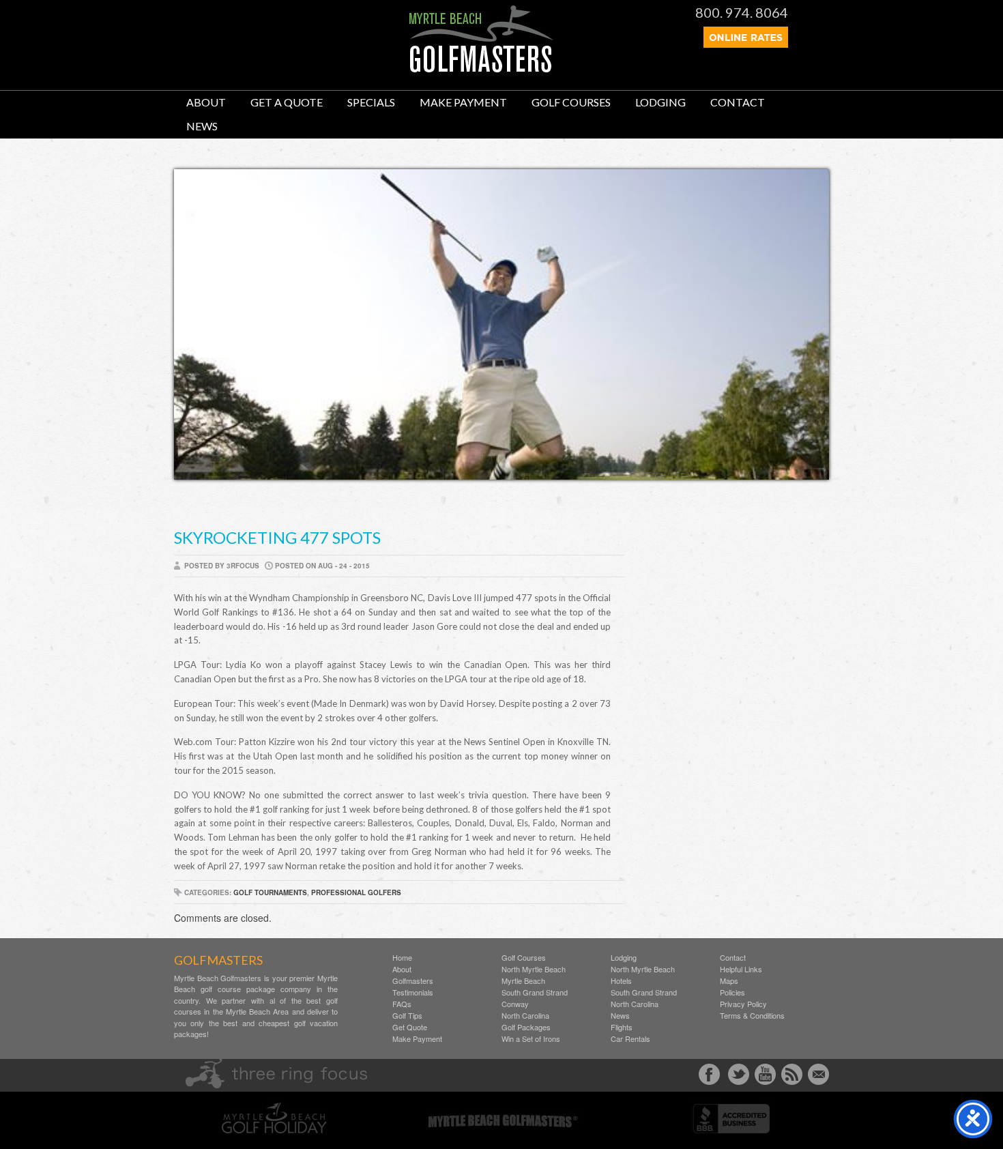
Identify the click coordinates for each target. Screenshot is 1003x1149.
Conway (515, 1004)
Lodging (660, 102)
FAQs (401, 1004)
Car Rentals (630, 1039)
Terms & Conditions (752, 1015)
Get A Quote (286, 102)
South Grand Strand (535, 992)
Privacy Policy (743, 1004)
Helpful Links (741, 969)
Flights (622, 1027)
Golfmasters (412, 981)
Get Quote (409, 1027)
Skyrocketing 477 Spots (277, 537)
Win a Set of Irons (531, 1039)
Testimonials (412, 992)
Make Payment (463, 102)
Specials (371, 102)
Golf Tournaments (270, 892)
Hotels (621, 981)
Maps (729, 981)
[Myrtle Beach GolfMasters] (481, 69)
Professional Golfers (356, 892)
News (202, 125)
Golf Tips (407, 1015)
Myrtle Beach (523, 981)
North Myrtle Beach (534, 969)
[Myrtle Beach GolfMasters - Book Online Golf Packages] (745, 43)
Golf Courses (571, 102)
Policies (732, 992)
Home (402, 957)
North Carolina (525, 1015)
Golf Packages (526, 1027)
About (206, 102)
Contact (737, 102)
